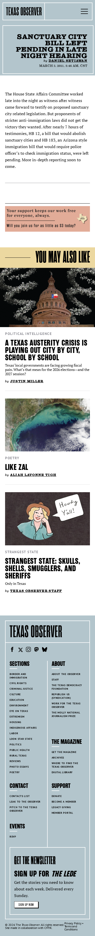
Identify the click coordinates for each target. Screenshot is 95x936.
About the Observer (66, 674)
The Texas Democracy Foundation (67, 687)
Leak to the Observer (25, 801)
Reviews (15, 761)
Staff (55, 679)
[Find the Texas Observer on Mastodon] (36, 650)
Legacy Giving (61, 807)
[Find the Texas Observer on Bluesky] (44, 650)
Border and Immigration (18, 675)
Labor (14, 733)
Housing (15, 722)
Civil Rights (18, 683)
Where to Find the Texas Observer (65, 765)
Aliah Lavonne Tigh (33, 474)
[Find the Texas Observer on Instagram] (28, 650)
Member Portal (62, 812)
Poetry (12, 458)
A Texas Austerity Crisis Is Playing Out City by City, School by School (46, 350)
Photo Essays (19, 766)
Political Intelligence (28, 333)
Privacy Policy (73, 923)
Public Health (20, 750)
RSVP (13, 836)
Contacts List (20, 796)
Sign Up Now (26, 905)
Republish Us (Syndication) (61, 696)
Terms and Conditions (71, 927)
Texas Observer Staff (36, 590)
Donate (57, 796)
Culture (15, 694)
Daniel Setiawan (68, 60)
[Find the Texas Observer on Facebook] (12, 650)
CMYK (48, 928)
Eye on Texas (19, 711)
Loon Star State (21, 739)
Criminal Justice (21, 688)
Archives (58, 757)
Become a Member (64, 801)
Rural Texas (18, 755)
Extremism (17, 716)
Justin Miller (27, 381)
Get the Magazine (64, 752)
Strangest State (22, 552)
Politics (16, 744)
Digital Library (62, 772)
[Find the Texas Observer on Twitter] (20, 650)
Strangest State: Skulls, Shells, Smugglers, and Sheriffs (42, 568)
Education (17, 700)
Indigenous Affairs (23, 727)
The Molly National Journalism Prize (66, 714)
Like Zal (16, 467)
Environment (19, 705)
